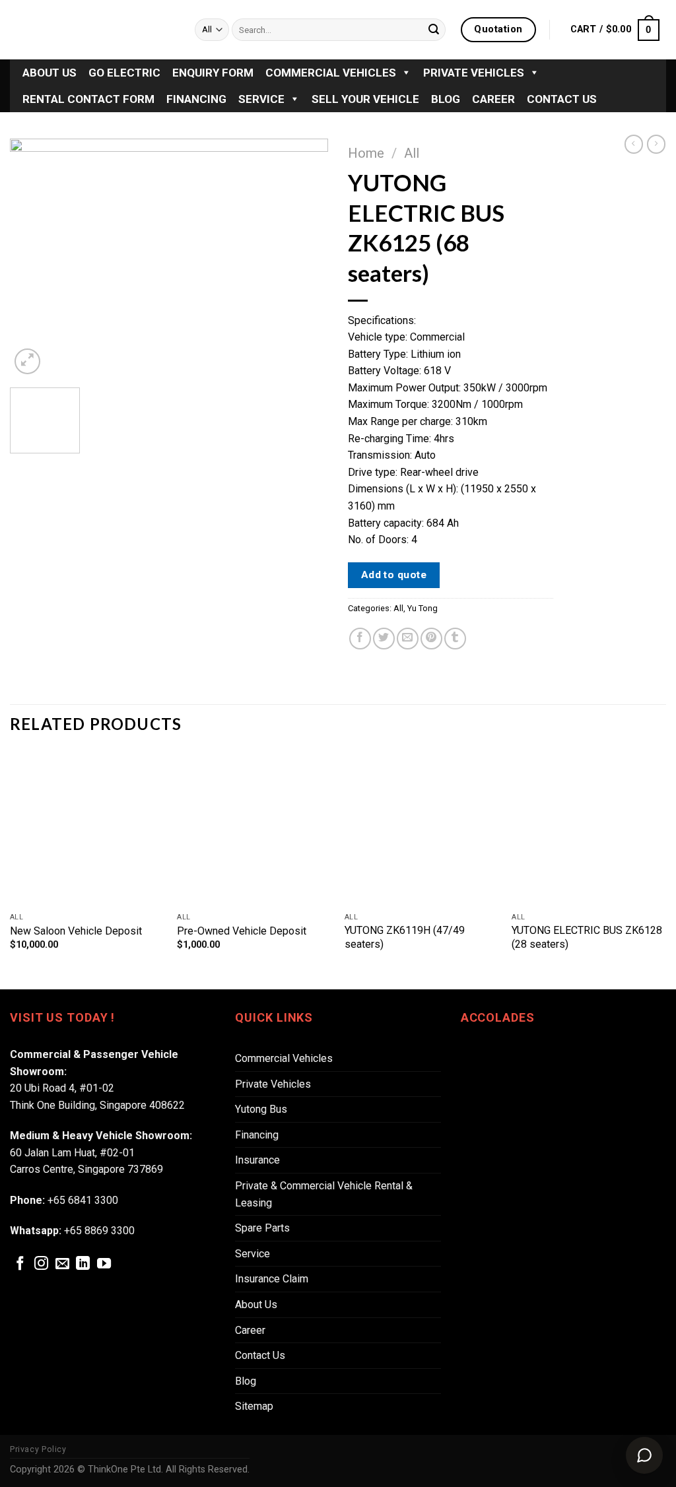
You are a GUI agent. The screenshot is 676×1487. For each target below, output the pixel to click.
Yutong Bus (261, 1109)
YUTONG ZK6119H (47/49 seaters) (405, 937)
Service (261, 99)
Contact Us (562, 99)
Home (366, 153)
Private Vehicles (473, 72)
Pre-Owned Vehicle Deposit (241, 931)
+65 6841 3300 (83, 1200)
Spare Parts (262, 1228)
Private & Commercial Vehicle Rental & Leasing (324, 1194)
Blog (445, 99)
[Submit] (433, 29)
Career (493, 99)
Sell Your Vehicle (365, 99)
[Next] (305, 258)
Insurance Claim (271, 1278)
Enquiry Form (213, 72)
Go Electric (124, 72)
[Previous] (33, 258)
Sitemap (254, 1406)
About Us (49, 72)
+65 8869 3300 (99, 1230)
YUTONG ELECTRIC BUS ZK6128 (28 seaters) (587, 937)
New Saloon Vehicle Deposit (76, 931)
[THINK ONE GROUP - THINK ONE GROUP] (92, 29)
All (411, 153)
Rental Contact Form (88, 99)
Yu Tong (422, 608)
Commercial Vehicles (330, 72)
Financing (196, 99)
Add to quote (394, 575)
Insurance (257, 1160)
